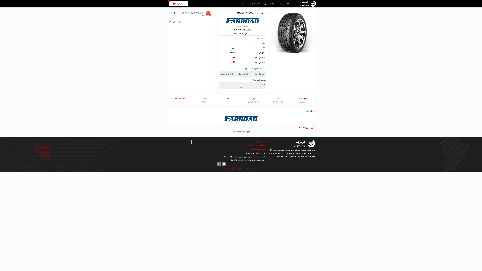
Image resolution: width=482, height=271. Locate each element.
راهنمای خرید (284, 3)
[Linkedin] (224, 164)
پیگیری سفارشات (258, 149)
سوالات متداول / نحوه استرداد (252, 145)
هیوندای (262, 84)
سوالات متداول (270, 3)
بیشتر (247, 3)
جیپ (241, 87)
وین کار (272, 150)
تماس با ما (256, 3)
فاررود (233, 43)
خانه (294, 3)
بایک (263, 87)
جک (241, 84)
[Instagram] (219, 164)
